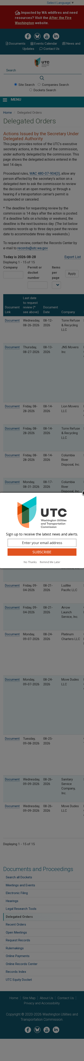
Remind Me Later (50, 562)
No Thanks (30, 562)
